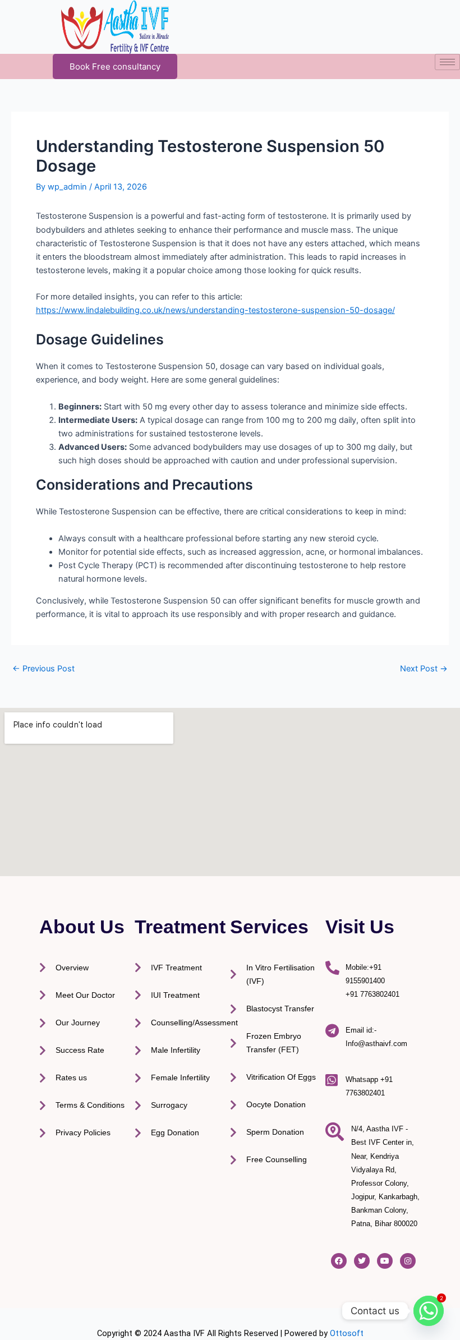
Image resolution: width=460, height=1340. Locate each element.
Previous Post (43, 669)
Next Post (424, 669)
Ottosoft (347, 1333)
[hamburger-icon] (447, 62)
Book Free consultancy (115, 66)
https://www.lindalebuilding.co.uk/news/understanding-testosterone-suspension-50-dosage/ (215, 310)
